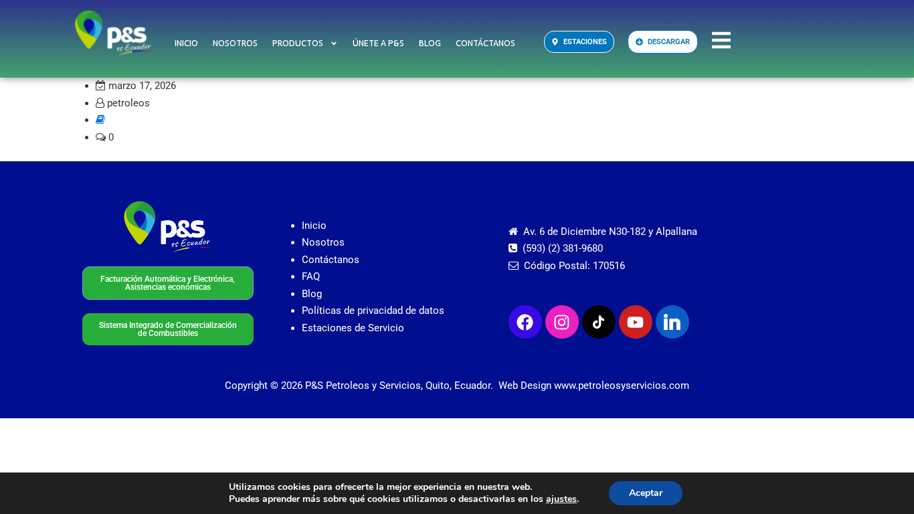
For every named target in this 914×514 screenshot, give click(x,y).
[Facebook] (525, 322)
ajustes (561, 499)
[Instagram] (562, 322)
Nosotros (235, 43)
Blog (430, 43)
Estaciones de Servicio (353, 328)
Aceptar (645, 493)
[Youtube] (635, 322)
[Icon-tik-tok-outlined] (599, 322)
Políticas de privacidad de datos (373, 311)
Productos (297, 43)
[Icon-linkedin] (672, 322)
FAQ (311, 276)
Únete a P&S (378, 43)
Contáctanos (485, 43)
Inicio (186, 43)
